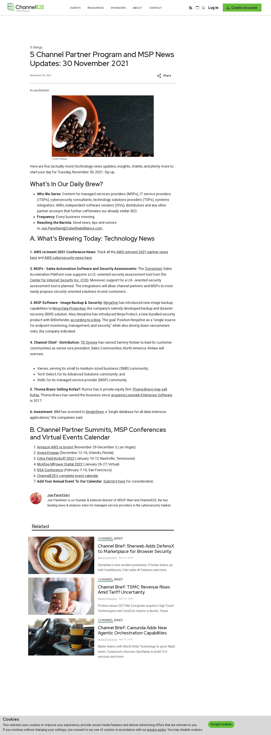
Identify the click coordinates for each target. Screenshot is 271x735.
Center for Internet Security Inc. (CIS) (59, 280)
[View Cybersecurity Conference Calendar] (197, 7)
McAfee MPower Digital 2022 (60, 464)
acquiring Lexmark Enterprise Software (141, 395)
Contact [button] (155, 8)
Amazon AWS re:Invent (55, 447)
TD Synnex (89, 342)
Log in (213, 8)
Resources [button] (96, 8)
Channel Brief (110, 538)
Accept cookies (221, 724)
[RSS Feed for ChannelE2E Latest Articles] (190, 7)
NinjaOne (111, 303)
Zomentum (153, 269)
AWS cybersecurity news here (68, 258)
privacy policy (156, 730)
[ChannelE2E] (26, 7)
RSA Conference (50, 470)
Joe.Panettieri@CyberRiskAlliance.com (71, 228)
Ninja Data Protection (69, 308)
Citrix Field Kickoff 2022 (55, 458)
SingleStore (95, 412)
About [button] (137, 8)
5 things (36, 47)
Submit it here (114, 481)
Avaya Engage (48, 453)
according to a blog (85, 320)
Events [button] (75, 8)
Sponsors (118, 8)
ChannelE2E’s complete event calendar (67, 476)
